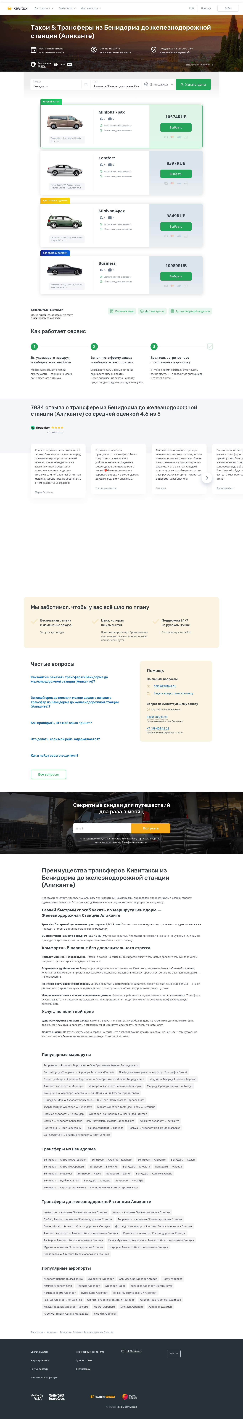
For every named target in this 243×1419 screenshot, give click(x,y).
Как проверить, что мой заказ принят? (61, 723)
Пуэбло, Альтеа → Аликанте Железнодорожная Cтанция (78, 1219)
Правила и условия (127, 1406)
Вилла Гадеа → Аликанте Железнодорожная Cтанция (76, 1254)
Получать (151, 828)
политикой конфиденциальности (129, 842)
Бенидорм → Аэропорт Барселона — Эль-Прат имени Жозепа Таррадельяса (91, 1187)
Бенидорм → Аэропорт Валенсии (112, 1159)
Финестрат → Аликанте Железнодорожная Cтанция (75, 1212)
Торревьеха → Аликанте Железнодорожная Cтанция (150, 1219)
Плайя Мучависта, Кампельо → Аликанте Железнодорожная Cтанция (151, 1240)
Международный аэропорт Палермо (66, 1306)
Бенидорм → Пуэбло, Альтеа (61, 1180)
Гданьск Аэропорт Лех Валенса (63, 1299)
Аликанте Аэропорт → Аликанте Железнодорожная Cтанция (81, 1233)
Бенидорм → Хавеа (89, 1173)
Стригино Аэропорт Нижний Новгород (110, 1299)
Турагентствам (84, 1360)
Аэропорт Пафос (115, 1285)
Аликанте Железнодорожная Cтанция (93, 1332)
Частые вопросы (39, 1368)
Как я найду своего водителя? (54, 756)
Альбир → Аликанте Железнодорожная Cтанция (73, 1240)
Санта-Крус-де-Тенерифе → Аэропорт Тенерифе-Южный (79, 1072)
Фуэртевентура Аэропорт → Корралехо (68, 1107)
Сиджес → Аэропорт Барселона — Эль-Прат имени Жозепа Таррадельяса (89, 1121)
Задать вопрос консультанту (173, 693)
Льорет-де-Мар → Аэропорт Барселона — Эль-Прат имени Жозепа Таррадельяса (94, 1079)
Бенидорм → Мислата (136, 1166)
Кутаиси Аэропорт (105, 1313)
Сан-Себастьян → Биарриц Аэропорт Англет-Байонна (77, 1134)
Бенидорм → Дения (118, 1173)
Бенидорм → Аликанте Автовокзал (65, 1159)
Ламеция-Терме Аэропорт (60, 1292)
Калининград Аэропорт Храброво (160, 1299)
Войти (228, 8)
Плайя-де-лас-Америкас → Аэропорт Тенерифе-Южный (153, 1072)
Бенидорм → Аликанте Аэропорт (64, 1166)
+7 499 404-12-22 (158, 728)
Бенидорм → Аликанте (152, 1159)
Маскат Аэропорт (104, 1306)
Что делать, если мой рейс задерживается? (65, 739)
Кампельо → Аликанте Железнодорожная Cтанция (154, 1233)
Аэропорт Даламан (160, 1306)
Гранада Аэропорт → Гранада (105, 1127)
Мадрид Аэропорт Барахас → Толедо (169, 1086)
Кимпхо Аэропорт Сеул (58, 1285)
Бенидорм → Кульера (168, 1166)
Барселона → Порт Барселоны (62, 1127)
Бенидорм (65, 1332)
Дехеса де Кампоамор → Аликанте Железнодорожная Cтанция (153, 1226)
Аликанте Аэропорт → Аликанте (159, 1121)
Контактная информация (44, 1377)
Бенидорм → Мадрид (97, 1180)
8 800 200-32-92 (157, 717)
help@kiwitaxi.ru (165, 686)
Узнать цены (195, 84)
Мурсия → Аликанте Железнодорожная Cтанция (73, 1247)
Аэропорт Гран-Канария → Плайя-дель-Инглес (118, 1114)
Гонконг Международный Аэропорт (135, 1292)
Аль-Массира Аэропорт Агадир (138, 1278)
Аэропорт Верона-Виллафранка (63, 1278)
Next (207, 478)
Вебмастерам (83, 1368)
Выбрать (176, 127)
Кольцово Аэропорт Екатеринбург (151, 1285)
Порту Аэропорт (172, 1278)
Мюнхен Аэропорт (131, 1306)
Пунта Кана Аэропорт (94, 1292)
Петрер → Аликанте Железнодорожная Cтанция (138, 1247)
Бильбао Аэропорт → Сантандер (64, 1114)
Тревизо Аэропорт (88, 1285)
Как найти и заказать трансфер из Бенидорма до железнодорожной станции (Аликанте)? (69, 679)
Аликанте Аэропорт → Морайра (63, 1086)
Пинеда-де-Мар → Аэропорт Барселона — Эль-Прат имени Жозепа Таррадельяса (94, 1100)
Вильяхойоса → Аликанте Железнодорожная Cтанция (77, 1226)
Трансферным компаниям (90, 1351)
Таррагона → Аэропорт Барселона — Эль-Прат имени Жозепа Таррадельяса (91, 1065)
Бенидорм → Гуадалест (58, 1173)
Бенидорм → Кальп (183, 1159)
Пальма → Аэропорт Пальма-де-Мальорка (154, 1127)
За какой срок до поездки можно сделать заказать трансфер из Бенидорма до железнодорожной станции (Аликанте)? (75, 702)
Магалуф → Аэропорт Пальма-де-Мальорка (115, 1086)
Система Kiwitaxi (39, 1351)
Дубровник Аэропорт (101, 1278)
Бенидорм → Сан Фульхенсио (154, 1173)
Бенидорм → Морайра (129, 1180)
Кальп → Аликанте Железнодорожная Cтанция (141, 1212)
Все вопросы (48, 774)
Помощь (206, 8)
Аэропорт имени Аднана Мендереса (66, 1313)
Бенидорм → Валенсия (103, 1166)
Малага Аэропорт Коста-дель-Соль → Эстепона (126, 1107)
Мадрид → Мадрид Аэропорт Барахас (172, 1079)
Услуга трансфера (40, 1360)
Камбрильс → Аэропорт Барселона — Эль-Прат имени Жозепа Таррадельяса (91, 1093)
